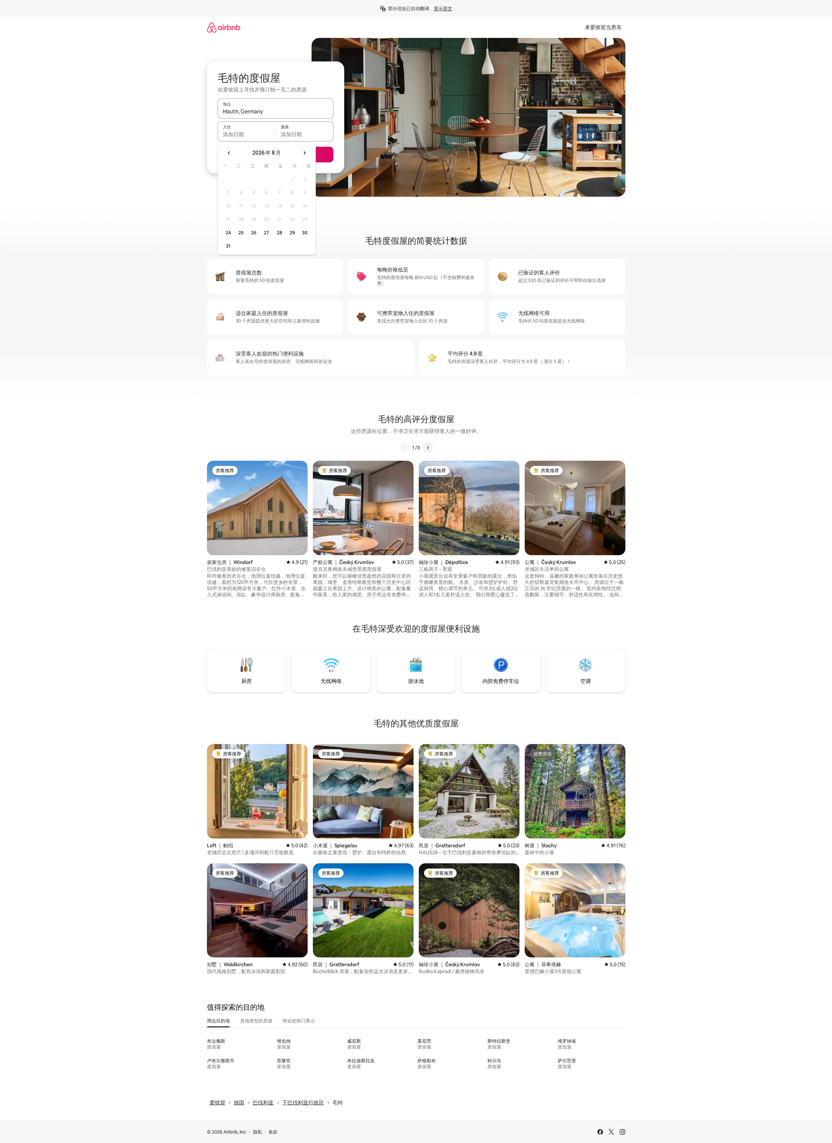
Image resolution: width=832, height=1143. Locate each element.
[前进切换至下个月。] (304, 153)
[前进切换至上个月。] (229, 153)
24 (228, 233)
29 (292, 233)
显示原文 (443, 8)
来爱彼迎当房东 (603, 27)
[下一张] (427, 447)
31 (228, 246)
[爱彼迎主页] (223, 27)
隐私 (257, 1132)
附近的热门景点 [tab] (299, 1021)
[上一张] (404, 447)
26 (253, 233)
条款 (273, 1132)
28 (279, 233)
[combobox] (275, 111)
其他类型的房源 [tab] (256, 1021)
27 (266, 233)
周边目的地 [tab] (218, 1021)
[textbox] (246, 134)
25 (241, 233)
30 (305, 233)
